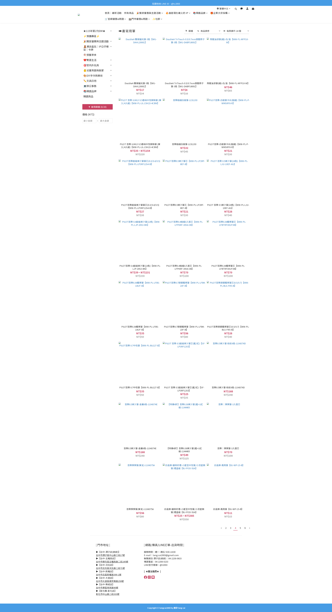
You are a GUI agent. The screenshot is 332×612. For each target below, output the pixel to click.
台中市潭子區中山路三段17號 (110, 555)
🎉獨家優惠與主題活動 (148, 13)
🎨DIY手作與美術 (93, 75)
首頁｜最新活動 (113, 13)
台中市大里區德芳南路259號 (110, 581)
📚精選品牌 (199, 13)
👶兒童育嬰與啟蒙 (93, 70)
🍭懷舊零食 (89, 55)
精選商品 (88, 96)
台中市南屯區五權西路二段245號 (112, 561)
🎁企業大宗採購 (219, 13)
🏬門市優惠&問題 (138, 19)
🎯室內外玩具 (91, 65)
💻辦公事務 (89, 86)
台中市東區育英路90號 (107, 587)
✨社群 (156, 19)
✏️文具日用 (89, 81)
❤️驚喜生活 (89, 60)
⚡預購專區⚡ (91, 36)
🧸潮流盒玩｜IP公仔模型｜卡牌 (96, 48)
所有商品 (129, 13)
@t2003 (163, 564)
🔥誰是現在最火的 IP (177, 13)
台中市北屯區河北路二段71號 (110, 568)
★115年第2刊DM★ (94, 31)
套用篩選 (98, 106)
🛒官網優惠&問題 (114, 19)
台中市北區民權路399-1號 (108, 574)
